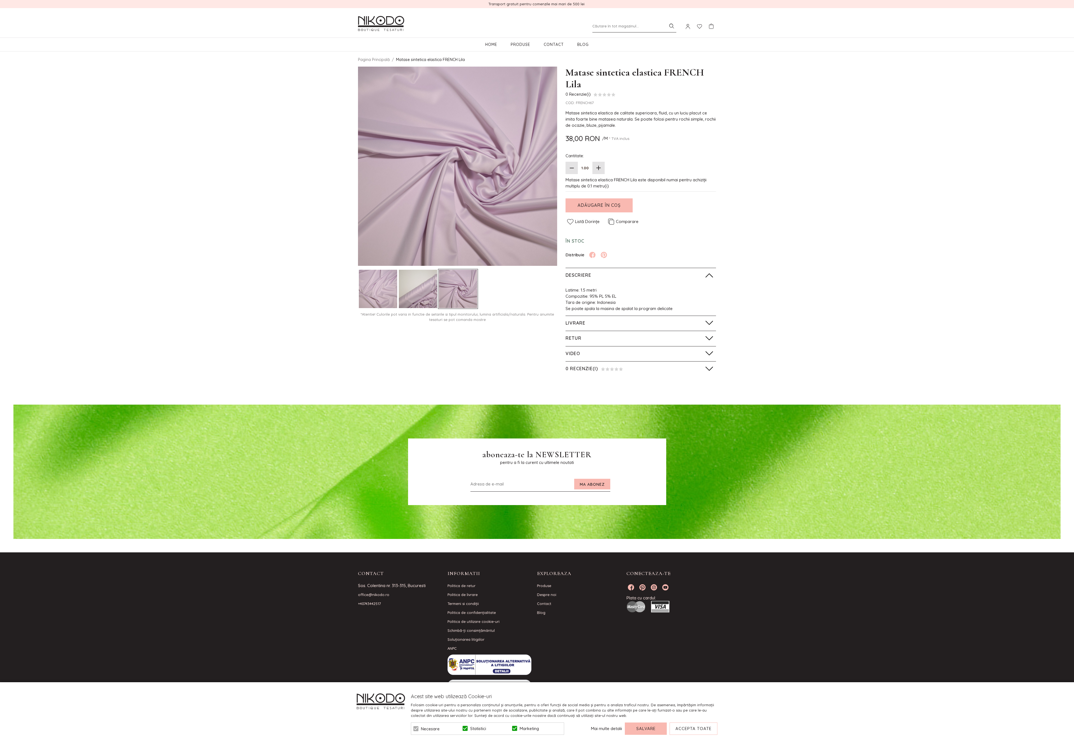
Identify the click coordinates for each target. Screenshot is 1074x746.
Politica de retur (461, 585)
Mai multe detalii (606, 728)
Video (573, 353)
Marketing (529, 728)
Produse (520, 44)
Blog (583, 44)
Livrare (575, 323)
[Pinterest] (603, 254)
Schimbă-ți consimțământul (471, 630)
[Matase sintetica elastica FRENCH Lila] (378, 289)
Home (491, 44)
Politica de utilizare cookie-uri (473, 621)
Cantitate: (575, 155)
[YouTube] (665, 587)
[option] (457, 166)
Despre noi (546, 594)
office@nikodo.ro (373, 594)
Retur (573, 338)
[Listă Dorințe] (699, 26)
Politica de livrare (462, 594)
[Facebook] (592, 254)
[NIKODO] (381, 24)
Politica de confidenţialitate (471, 612)
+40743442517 (369, 603)
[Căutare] (671, 26)
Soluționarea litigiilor (465, 639)
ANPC (452, 648)
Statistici (478, 728)
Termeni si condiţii (463, 603)
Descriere (578, 275)
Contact (554, 44)
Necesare (430, 728)
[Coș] (711, 26)
